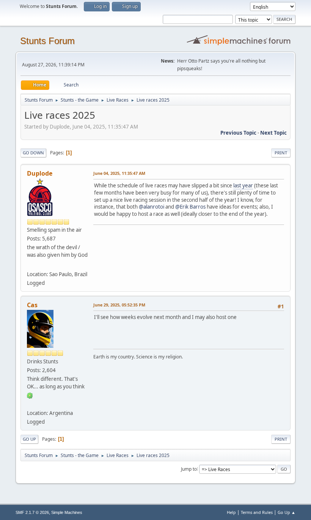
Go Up (29, 439)
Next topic (273, 132)
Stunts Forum (47, 41)
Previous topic (238, 132)
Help (231, 512)
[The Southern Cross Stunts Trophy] (30, 264)
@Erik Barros (190, 206)
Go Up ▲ (286, 512)
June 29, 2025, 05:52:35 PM (119, 305)
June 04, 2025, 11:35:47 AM (119, 173)
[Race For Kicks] (30, 404)
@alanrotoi (151, 206)
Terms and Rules (257, 512)
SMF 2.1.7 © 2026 (32, 512)
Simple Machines (66, 512)
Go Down (33, 153)
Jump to (189, 468)
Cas (32, 305)
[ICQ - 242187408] (30, 395)
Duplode (39, 173)
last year (243, 185)
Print (281, 153)
